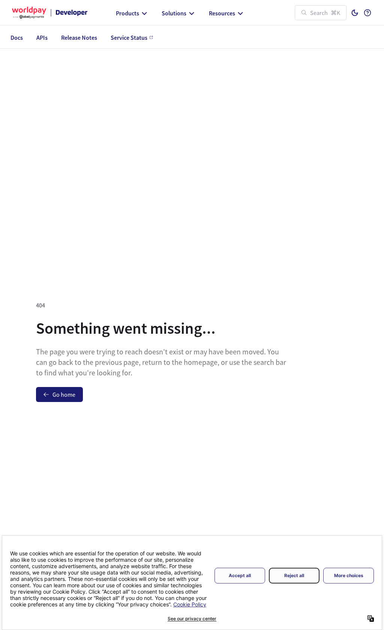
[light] (354, 12)
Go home (63, 394)
